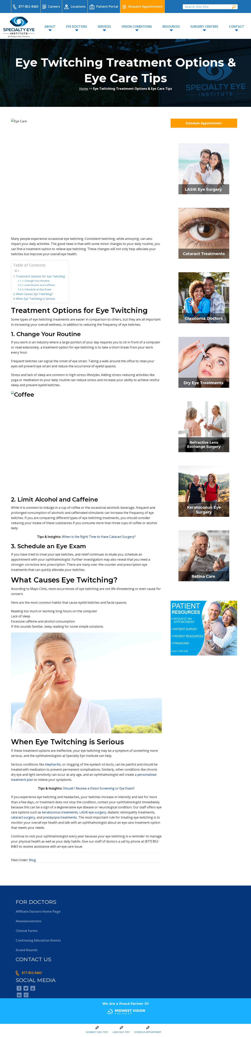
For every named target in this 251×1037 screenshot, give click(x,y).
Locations (78, 6)
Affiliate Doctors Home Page (38, 911)
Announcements (28, 921)
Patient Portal (107, 6)
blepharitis (53, 764)
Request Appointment (145, 6)
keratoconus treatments (60, 812)
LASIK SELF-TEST (121, 1032)
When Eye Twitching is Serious (35, 299)
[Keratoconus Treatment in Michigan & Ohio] (203, 518)
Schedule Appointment (204, 123)
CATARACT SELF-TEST (97, 1032)
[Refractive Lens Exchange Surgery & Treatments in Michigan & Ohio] (203, 453)
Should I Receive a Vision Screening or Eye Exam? (99, 788)
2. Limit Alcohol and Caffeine (38, 285)
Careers (54, 6)
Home (83, 88)
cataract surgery (23, 817)
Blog (32, 860)
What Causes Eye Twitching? (34, 294)
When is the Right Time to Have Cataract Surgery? (99, 537)
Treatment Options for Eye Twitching (40, 276)
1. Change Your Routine (36, 280)
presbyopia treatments (60, 817)
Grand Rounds (26, 950)
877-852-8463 (28, 6)
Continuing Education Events (38, 940)
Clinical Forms (27, 931)
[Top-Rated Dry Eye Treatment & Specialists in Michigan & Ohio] (203, 389)
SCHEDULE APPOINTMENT (147, 1032)
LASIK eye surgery (92, 812)
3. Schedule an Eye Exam (36, 289)
